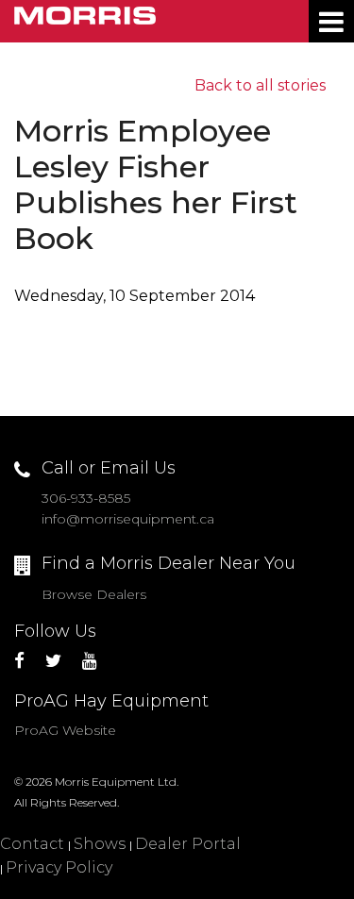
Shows (100, 844)
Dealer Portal (188, 844)
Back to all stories (260, 85)
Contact (32, 844)
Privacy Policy (59, 867)
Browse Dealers (94, 594)
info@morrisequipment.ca (128, 518)
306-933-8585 (86, 498)
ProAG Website (65, 730)
